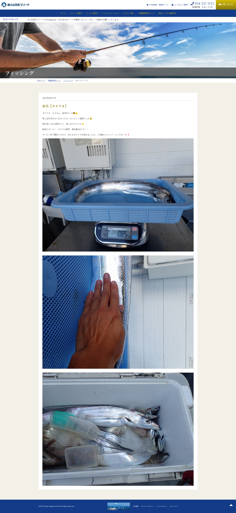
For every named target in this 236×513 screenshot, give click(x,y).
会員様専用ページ (146, 13)
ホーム (63, 13)
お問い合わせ (227, 4)
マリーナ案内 (76, 13)
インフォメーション (110, 13)
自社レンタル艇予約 (167, 13)
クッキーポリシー (162, 506)
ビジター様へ (129, 13)
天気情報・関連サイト (158, 4)
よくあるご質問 (180, 4)
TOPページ (41, 80)
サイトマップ (174, 506)
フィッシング (68, 80)
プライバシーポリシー (147, 506)
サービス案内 (92, 13)
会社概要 (135, 506)
